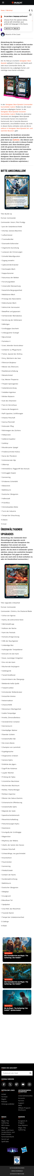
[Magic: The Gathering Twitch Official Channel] (16, 1084)
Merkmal (9, 10)
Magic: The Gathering (5, 1122)
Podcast (4, 1102)
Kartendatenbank (7, 1137)
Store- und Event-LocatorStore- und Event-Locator (8, 1132)
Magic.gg (4, 1128)
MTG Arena (5, 1125)
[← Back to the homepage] (17, 2)
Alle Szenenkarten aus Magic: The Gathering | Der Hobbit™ (17, 957)
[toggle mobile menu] (3, 2)
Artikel (3, 1094)
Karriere (21, 1101)
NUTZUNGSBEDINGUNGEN (17, 1168)
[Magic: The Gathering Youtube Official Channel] (23, 1084)
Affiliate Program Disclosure (24, 1109)
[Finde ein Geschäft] (30, 1073)
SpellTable (5, 1141)
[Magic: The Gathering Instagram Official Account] (29, 1084)
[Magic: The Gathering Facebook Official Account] (3, 1084)
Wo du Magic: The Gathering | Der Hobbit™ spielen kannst (17, 1010)
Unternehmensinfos (25, 1096)
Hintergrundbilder (7, 1104)
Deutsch (8, 28)
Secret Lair (5, 1139)
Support (21, 1103)
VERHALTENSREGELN (17, 1171)
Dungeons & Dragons (22, 1122)
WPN (20, 1105)
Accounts (21, 1098)
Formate (4, 1097)
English (16, 28)
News (3, 10)
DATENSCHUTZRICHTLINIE (17, 1174)
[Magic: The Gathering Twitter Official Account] (10, 1084)
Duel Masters (23, 1125)
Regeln (3, 1099)
